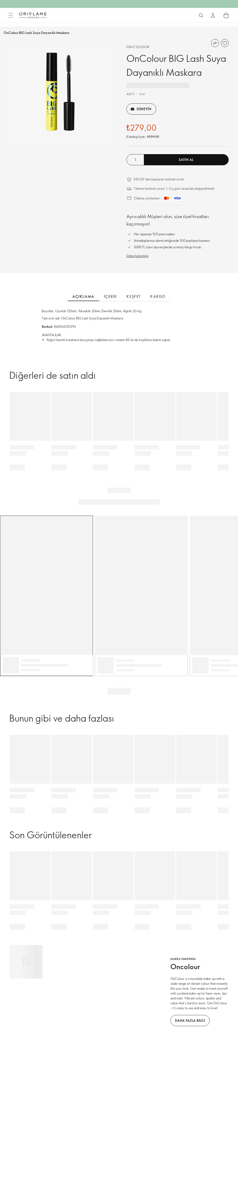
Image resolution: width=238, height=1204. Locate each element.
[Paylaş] (215, 43)
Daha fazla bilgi (137, 256)
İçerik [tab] (110, 296)
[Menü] (10, 15)
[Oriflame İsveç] (33, 15)
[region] (60, 95)
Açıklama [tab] (83, 296)
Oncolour (138, 47)
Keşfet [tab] (133, 296)
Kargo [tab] (158, 296)
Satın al (186, 159)
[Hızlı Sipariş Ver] (226, 15)
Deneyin (144, 109)
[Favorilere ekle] (225, 43)
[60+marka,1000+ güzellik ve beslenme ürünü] (201, 15)
